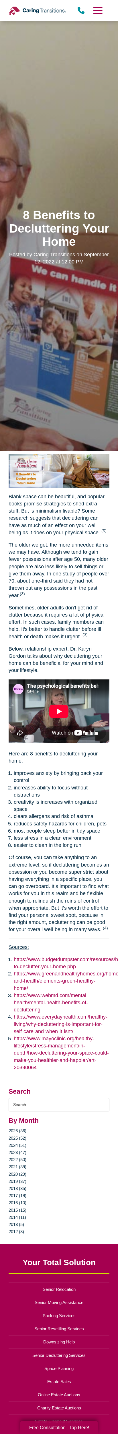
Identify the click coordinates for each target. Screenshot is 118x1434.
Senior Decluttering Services (59, 1355)
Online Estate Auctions (59, 1394)
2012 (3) (16, 1231)
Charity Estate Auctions (59, 1407)
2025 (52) (17, 1138)
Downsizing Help (59, 1341)
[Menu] (98, 10)
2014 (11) (17, 1217)
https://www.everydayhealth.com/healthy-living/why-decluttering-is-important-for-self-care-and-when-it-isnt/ (60, 1024)
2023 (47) (17, 1152)
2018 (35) (17, 1188)
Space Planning (59, 1368)
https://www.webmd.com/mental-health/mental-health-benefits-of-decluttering (51, 1003)
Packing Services (59, 1315)
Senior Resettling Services (59, 1328)
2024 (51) (17, 1145)
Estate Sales (59, 1381)
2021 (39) (17, 1166)
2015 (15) (17, 1210)
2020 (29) (17, 1174)
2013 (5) (16, 1224)
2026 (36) (17, 1130)
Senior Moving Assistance (59, 1302)
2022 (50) (17, 1159)
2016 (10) (17, 1202)
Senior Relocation (59, 1289)
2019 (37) (17, 1181)
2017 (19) (17, 1195)
